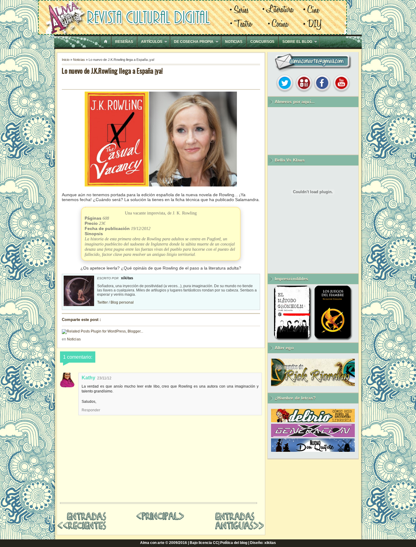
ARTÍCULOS (151, 42)
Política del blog (233, 543)
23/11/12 (104, 378)
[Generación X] (313, 436)
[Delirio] (313, 421)
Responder (91, 410)
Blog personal (122, 302)
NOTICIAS (233, 42)
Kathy (88, 377)
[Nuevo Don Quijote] (313, 450)
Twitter (102, 302)
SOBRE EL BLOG (297, 42)
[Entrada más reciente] (82, 529)
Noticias (79, 59)
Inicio (65, 59)
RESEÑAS (124, 42)
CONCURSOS (262, 42)
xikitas (270, 543)
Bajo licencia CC (204, 543)
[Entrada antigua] (239, 529)
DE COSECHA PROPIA (193, 42)
